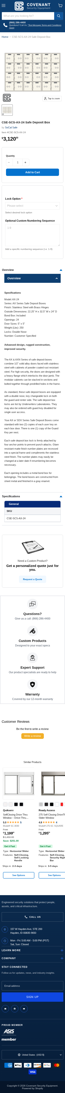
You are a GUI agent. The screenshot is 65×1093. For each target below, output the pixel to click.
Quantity (10, 156)
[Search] (58, 16)
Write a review (32, 736)
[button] (32, 278)
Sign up (32, 997)
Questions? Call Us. (18, 25)
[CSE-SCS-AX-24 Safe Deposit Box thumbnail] (7, 110)
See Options (18, 875)
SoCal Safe (11, 127)
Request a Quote (32, 579)
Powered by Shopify (32, 1088)
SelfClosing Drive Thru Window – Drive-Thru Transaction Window (15, 816)
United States (33, 1055)
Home (5, 36)
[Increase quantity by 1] (26, 162)
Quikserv (8, 810)
